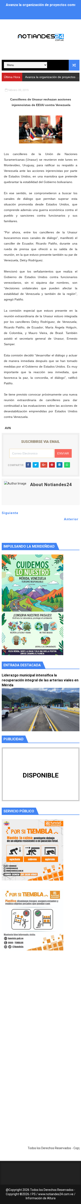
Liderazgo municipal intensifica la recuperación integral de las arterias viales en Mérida (40, 680)
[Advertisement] (40, 1008)
